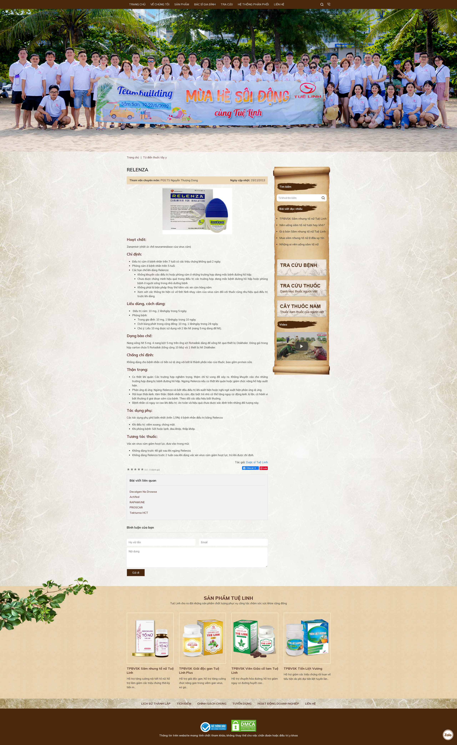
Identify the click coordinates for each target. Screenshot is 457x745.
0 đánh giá (152, 470)
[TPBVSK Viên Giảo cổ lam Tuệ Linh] (254, 638)
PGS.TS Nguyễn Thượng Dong (179, 180)
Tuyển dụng (242, 703)
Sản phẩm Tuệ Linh (228, 598)
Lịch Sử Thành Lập (155, 703)
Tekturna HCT (139, 512)
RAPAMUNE (137, 502)
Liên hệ (310, 703)
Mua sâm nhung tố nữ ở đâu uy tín (301, 238)
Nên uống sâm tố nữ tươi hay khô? (302, 225)
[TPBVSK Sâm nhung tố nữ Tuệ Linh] (150, 638)
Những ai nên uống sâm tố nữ (299, 244)
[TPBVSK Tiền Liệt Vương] (307, 638)
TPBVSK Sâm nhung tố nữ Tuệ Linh (303, 218)
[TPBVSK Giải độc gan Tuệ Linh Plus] (202, 638)
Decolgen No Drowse (143, 491)
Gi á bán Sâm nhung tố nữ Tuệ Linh (302, 231)
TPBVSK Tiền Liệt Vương (303, 668)
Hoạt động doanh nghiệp (278, 703)
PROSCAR (136, 507)
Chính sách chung (211, 703)
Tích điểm (184, 703)
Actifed (134, 497)
